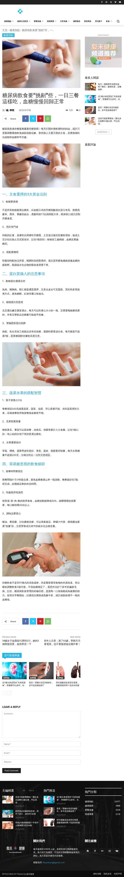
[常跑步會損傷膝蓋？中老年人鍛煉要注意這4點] (7, 825)
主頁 (4, 30)
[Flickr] (102, 851)
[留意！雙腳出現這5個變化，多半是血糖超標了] (41, 670)
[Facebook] (102, 2)
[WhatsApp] (48, 118)
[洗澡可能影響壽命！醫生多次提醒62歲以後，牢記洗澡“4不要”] (90, 121)
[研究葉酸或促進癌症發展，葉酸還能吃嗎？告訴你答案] (68, 670)
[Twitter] (111, 2)
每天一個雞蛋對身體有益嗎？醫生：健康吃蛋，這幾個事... (109, 87)
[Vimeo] (115, 2)
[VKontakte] (117, 851)
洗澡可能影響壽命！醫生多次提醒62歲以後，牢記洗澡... (109, 121)
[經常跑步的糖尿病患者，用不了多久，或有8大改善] (7, 814)
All (24, 790)
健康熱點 (15, 30)
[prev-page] (4, 693)
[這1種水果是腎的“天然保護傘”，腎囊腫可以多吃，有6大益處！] (14, 670)
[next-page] (9, 693)
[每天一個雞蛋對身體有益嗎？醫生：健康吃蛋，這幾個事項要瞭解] (90, 87)
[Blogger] (88, 851)
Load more (102, 131)
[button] (118, 21)
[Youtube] (120, 2)
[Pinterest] (40, 118)
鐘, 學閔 (10, 110)
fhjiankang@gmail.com (54, 862)
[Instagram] (106, 2)
